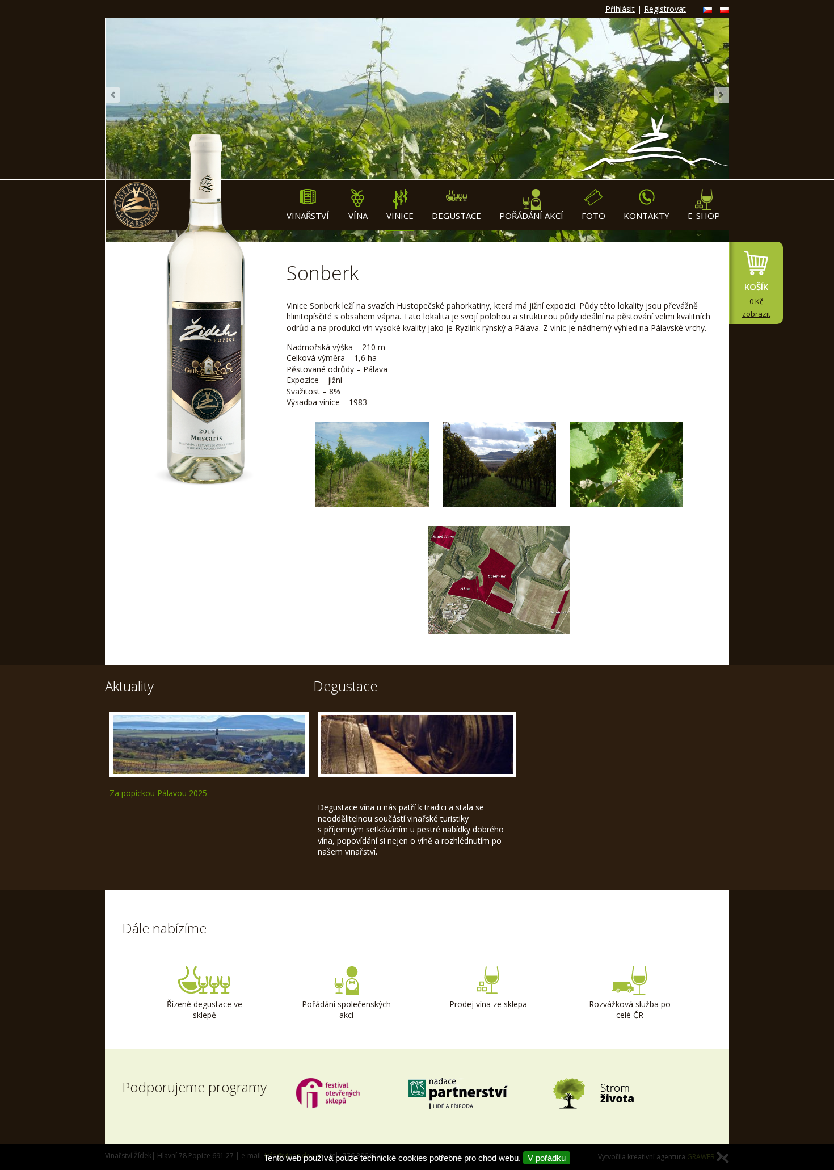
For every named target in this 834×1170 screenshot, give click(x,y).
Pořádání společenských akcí (346, 1010)
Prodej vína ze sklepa (488, 1004)
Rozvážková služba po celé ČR (630, 1010)
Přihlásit (620, 8)
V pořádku (547, 1158)
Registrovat (665, 8)
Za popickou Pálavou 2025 (158, 793)
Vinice (400, 215)
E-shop (704, 215)
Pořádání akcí (531, 215)
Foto (593, 215)
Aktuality (129, 685)
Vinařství (308, 215)
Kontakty (646, 215)
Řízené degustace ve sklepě (204, 1010)
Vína (358, 215)
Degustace (456, 215)
